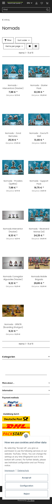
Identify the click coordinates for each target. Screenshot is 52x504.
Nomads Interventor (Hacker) (13, 230)
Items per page (13, 46)
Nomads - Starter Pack (39, 87)
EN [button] (28, 3)
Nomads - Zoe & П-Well (39, 134)
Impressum (10, 470)
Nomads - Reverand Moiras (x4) (39, 230)
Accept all (26, 477)
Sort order (22, 40)
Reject (27, 494)
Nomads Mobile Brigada (39, 278)
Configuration (26, 485)
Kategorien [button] (8, 356)
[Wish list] (41, 3)
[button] (36, 3)
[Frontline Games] (15, 3)
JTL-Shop (30, 501)
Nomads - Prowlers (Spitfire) (13, 182)
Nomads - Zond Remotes (13, 134)
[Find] (47, 9)
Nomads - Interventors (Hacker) (13, 87)
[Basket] (47, 3)
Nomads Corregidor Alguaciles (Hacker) (13, 278)
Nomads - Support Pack (39, 182)
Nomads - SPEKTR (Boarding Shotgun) (13, 326)
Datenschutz (23, 470)
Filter (9, 40)
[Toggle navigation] (3, 1)
